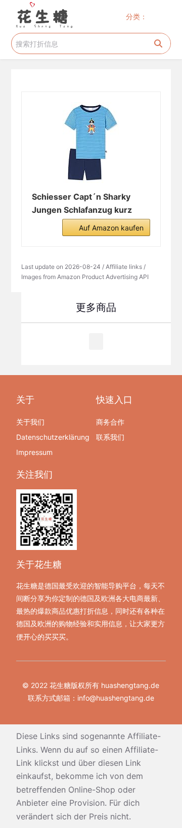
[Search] (158, 43)
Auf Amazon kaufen (111, 227)
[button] (161, 16)
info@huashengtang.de (115, 698)
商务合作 (110, 422)
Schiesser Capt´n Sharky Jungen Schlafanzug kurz (82, 203)
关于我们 (30, 422)
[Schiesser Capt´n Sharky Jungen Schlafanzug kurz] (91, 142)
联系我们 (110, 437)
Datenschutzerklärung (51, 437)
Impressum (34, 452)
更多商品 (96, 307)
